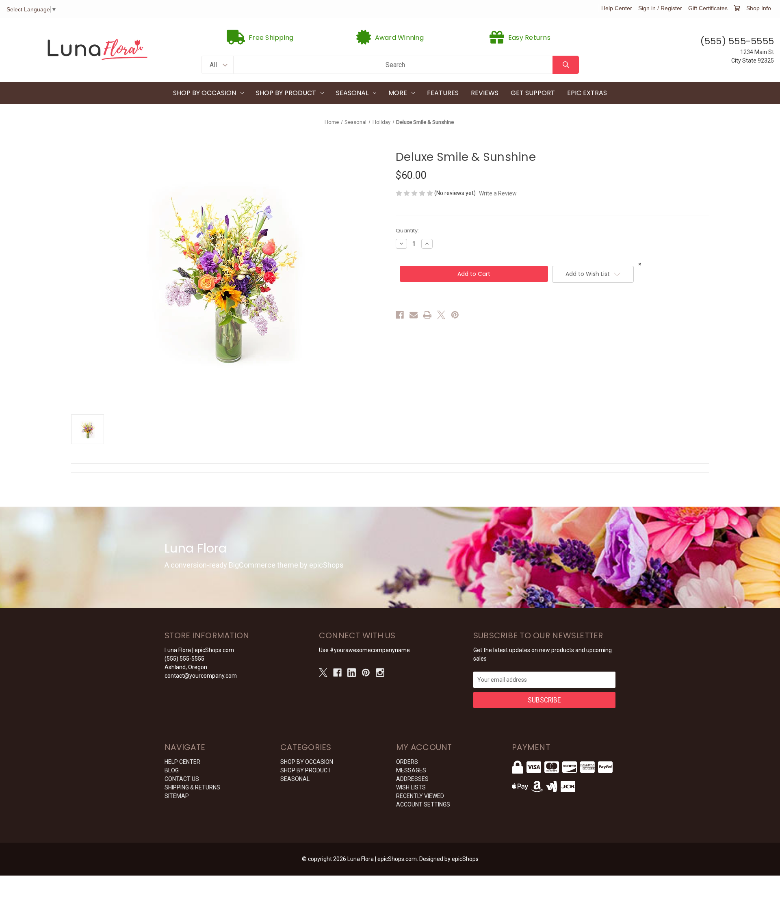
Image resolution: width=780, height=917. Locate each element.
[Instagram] (380, 672)
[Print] (427, 315)
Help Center (616, 8)
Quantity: (407, 230)
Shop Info (758, 8)
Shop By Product (286, 93)
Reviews (484, 93)
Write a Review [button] (498, 193)
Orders (407, 762)
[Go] (565, 65)
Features (443, 93)
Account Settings (423, 804)
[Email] (414, 315)
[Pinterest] (455, 315)
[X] (441, 315)
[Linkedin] (351, 672)
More (397, 93)
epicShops (465, 859)
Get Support (533, 93)
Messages (411, 770)
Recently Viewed (420, 796)
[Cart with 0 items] (737, 8)
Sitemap (177, 796)
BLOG (172, 770)
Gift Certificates (708, 8)
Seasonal (352, 93)
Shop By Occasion (204, 93)
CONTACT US (182, 779)
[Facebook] (400, 315)
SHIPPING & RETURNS (192, 787)
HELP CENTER (182, 762)
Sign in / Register (660, 8)
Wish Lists (411, 787)
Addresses (412, 779)
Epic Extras (587, 93)
